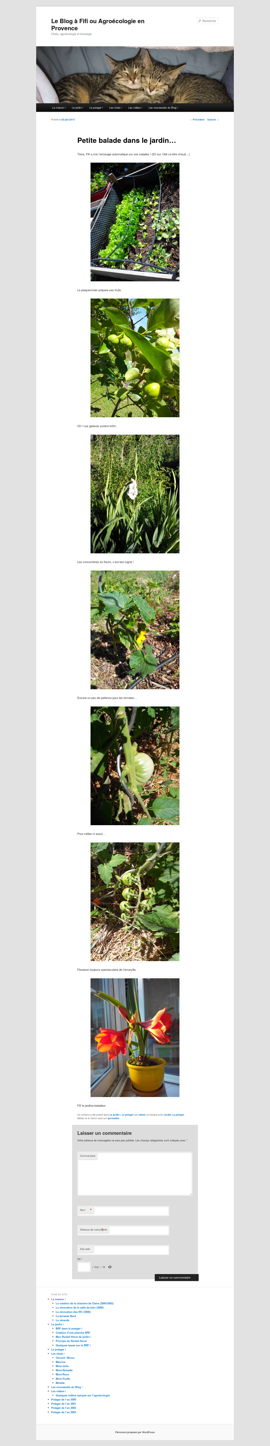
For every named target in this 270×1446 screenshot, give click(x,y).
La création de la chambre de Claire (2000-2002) (84, 1303)
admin (142, 1114)
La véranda (62, 1320)
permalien (113, 1118)
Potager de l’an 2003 (63, 1412)
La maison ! (59, 107)
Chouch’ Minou (65, 1358)
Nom (86, 1210)
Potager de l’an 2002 (63, 1408)
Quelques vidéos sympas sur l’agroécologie (83, 1395)
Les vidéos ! (135, 107)
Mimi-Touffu (63, 1379)
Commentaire (87, 1156)
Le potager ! (96, 107)
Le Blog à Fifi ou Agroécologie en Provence (97, 24)
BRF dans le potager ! (69, 1328)
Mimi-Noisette (64, 1370)
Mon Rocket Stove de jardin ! (73, 1337)
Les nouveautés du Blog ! (163, 107)
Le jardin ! (77, 107)
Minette (60, 1383)
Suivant (213, 119)
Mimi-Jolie (62, 1366)
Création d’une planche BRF (73, 1332)
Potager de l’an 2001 (63, 1403)
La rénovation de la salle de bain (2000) (80, 1307)
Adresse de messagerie (93, 1229)
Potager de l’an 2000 (63, 1399)
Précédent (197, 119)
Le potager (128, 1114)
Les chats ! (115, 107)
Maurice (60, 1362)
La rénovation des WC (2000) (73, 1312)
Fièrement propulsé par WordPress (135, 1432)
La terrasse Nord (66, 1316)
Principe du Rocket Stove (71, 1341)
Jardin (167, 1114)
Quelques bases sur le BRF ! (73, 1345)
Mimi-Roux (62, 1374)
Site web (85, 1249)
